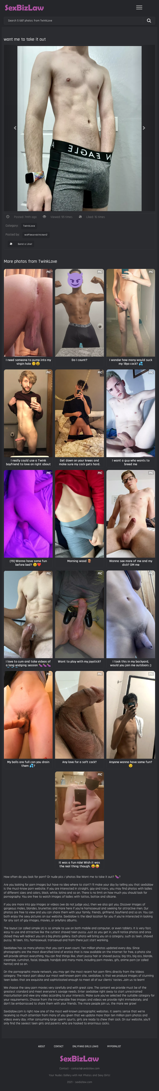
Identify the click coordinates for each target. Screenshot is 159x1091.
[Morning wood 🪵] (79, 514)
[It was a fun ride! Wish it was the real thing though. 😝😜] (79, 815)
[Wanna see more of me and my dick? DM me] (130, 514)
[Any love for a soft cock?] (79, 715)
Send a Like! (24, 244)
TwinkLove (29, 225)
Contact (58, 1046)
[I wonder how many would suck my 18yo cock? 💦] (130, 313)
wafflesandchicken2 (35, 234)
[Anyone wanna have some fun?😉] (130, 715)
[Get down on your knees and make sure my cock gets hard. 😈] (79, 413)
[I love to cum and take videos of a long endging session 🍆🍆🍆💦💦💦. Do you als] (28, 614)
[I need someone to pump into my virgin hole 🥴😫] (28, 313)
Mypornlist (114, 1046)
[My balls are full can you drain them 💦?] (28, 715)
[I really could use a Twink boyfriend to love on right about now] (28, 413)
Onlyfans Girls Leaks (85, 1046)
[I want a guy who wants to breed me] (130, 413)
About (41, 1046)
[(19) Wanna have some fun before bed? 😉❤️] (28, 514)
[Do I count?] (79, 313)
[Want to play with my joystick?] (79, 614)
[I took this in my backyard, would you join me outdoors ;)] (130, 614)
